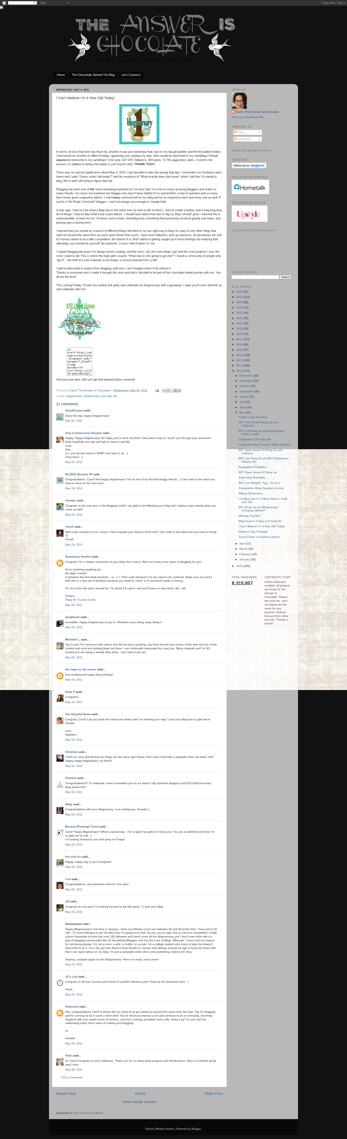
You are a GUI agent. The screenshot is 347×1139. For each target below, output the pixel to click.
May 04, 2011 (74, 420)
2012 (239, 365)
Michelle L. (72, 639)
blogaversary (74, 396)
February (245, 554)
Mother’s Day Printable (253, 531)
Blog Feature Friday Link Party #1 (260, 521)
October (244, 386)
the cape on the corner (80, 669)
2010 (239, 566)
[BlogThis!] (168, 391)
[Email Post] (157, 390)
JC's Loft (71, 976)
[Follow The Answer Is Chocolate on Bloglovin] (249, 167)
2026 (239, 291)
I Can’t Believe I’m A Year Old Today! (262, 526)
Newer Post (66, 1093)
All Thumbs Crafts (84, 599)
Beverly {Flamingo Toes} (82, 826)
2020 (239, 323)
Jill (67, 901)
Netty (68, 804)
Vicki (68, 1055)
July (242, 401)
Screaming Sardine (78, 556)
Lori (68, 879)
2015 (239, 349)
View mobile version (139, 1102)
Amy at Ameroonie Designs (83, 433)
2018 (239, 334)
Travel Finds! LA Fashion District (259, 536)
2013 (239, 360)
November (246, 380)
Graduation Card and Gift (255, 439)
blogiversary (91, 396)
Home (61, 74)
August (244, 396)
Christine (71, 751)
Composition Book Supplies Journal (261, 488)
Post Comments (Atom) (88, 1113)
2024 (239, 302)
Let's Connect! (130, 74)
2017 (239, 339)
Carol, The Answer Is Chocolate (257, 111)
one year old (109, 396)
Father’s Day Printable (253, 417)
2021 (239, 318)
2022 (239, 312)
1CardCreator (74, 410)
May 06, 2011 (74, 1069)
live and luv (73, 856)
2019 (239, 328)
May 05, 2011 (74, 994)
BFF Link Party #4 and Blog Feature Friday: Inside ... (261, 433)
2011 (239, 371)
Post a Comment (72, 1077)
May (242, 412)
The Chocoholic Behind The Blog (93, 74)
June (242, 407)
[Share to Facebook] (176, 391)
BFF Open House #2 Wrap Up (258, 472)
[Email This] (164, 391)
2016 (239, 344)
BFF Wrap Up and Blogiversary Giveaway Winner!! (258, 509)
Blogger (196, 1128)
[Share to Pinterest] (179, 391)
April (242, 543)
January (244, 559)
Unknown (71, 1006)
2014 (239, 355)
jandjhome (72, 617)
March (243, 548)
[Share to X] (172, 391)
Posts (240, 132)
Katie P (70, 691)
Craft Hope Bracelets (252, 477)
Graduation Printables (252, 467)
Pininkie (70, 778)
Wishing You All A (249, 515)
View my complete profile (247, 117)
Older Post (213, 1093)
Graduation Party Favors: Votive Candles (264, 444)
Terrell (69, 526)
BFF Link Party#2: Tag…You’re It (259, 483)
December (246, 375)
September (246, 391)
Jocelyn (70, 500)
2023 (239, 307)
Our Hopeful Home (78, 714)
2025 (239, 296)
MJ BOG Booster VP (79, 474)
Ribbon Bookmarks (251, 493)
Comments (244, 138)
